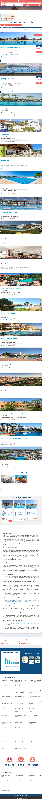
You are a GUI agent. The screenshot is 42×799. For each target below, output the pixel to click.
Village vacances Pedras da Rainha (11, 47)
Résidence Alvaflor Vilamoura (8, 237)
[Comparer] (39, 5)
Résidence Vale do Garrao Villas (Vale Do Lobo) (20, 716)
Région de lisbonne (9, 79)
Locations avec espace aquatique (33, 785)
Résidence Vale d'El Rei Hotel (34, 727)
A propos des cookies (20, 798)
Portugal (3, 49)
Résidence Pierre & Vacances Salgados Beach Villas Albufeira (34, 722)
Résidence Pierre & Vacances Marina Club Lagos (20, 681)
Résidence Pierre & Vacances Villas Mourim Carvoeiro (20, 692)
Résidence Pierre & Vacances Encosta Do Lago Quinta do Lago (7, 703)
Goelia (27, 628)
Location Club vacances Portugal (6, 785)
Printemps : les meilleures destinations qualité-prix (20, 742)
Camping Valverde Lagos (6, 715)
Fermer (26, 798)
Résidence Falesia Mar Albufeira (9, 338)
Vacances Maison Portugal (20, 784)
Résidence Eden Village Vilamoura (10, 313)
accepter (25, 796)
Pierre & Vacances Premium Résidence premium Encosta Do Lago (14, 463)
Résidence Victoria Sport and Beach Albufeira (34, 692)
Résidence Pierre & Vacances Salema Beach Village (20, 702)
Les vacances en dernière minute (6, 748)
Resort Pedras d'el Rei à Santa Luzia (20, 509)
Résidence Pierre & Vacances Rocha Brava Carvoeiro (34, 686)
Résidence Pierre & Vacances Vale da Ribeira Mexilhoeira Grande (34, 710)
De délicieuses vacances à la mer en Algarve (34, 742)
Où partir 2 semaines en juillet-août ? (6, 742)
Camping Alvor (5, 134)
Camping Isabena (32, 780)
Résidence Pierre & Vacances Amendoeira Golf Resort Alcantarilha (14, 413)
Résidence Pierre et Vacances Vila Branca (20, 728)
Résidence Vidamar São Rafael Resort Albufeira (19, 697)
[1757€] (14, 17)
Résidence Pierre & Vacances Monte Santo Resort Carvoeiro (20, 710)
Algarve (6, 49)
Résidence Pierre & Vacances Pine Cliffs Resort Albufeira (7, 709)
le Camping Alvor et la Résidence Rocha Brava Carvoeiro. (17, 601)
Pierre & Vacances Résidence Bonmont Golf (12, 288)
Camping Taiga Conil (5, 780)
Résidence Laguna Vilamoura (8, 389)
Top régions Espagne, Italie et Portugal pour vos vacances (20, 748)
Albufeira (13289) (5, 109)
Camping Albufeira (5, 733)
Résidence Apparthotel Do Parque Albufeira (12, 262)
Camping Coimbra (32, 775)
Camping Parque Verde (7, 78)
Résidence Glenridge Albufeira (9, 364)
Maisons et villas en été (6, 790)
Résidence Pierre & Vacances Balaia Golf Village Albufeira (14, 438)
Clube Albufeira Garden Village (9, 212)
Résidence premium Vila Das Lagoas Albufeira (34, 697)
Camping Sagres (5, 160)
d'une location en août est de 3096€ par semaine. (25, 623)
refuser (20, 796)
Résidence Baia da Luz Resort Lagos (7, 692)
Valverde (3, 186)
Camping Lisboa (18, 780)
